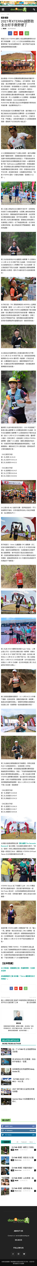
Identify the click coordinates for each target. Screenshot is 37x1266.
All (17, 1142)
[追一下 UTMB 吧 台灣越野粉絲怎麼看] (6, 1051)
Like (33, 1126)
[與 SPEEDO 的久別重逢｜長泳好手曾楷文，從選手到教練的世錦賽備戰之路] (6, 1061)
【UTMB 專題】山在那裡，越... (23, 1178)
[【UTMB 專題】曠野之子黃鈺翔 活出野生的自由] (5, 1150)
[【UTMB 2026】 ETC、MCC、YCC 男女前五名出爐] (6, 1081)
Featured (24, 1142)
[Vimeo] (24, 1254)
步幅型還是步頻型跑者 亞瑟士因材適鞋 (27, 1001)
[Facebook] (13, 1254)
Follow (32, 1130)
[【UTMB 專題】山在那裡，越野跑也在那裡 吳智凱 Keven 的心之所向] (5, 1181)
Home (3, 14)
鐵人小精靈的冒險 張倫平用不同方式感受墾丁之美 (9, 1001)
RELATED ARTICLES (10, 1040)
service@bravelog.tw (22, 1235)
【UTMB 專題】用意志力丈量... (23, 1158)
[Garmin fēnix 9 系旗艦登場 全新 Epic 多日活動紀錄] (6, 1101)
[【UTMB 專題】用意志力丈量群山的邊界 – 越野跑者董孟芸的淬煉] (5, 1160)
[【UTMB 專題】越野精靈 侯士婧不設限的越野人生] (5, 1191)
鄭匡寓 (4, 28)
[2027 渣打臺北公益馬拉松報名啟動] (6, 1091)
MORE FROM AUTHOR (11, 1044)
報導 (3, 17)
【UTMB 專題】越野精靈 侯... (22, 1188)
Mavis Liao (18, 1160)
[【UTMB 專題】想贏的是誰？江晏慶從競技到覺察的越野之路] (5, 1171)
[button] (34, 9)
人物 (3, 1064)
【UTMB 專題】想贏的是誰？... (23, 1168)
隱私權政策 (18, 1240)
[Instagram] (18, 1254)
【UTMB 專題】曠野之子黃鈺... (23, 1147)
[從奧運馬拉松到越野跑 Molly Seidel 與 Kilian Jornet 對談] (6, 1071)
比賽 (6, 17)
